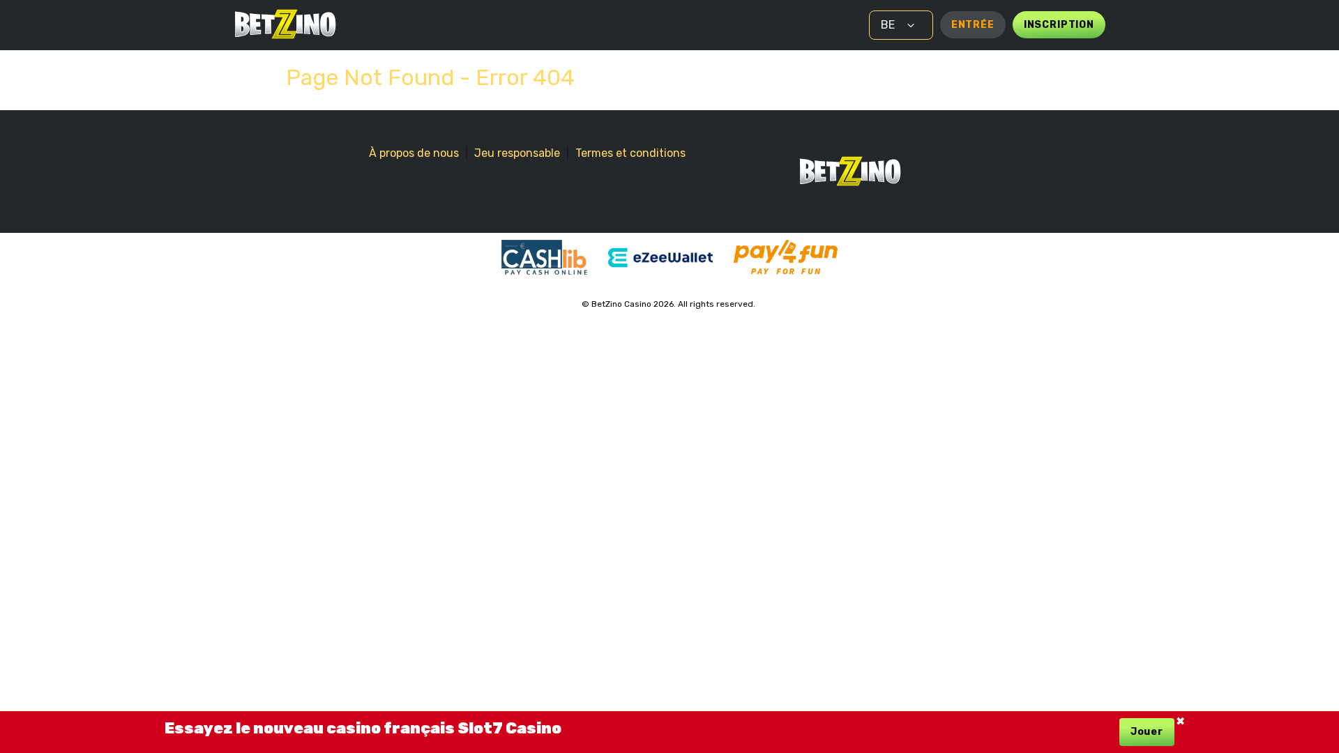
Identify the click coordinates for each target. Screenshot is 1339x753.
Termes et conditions (630, 153)
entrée (972, 25)
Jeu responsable (517, 153)
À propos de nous (414, 153)
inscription (1059, 25)
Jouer (1146, 732)
